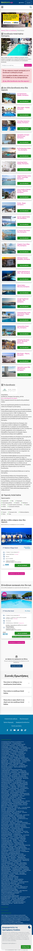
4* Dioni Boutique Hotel (5, 783)
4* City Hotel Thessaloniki (6, 794)
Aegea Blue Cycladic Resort (19, 903)
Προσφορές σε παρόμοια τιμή (16, 642)
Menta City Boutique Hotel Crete (7, 877)
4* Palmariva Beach (4, 764)
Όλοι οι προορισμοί (4, 910)
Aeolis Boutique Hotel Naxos (6, 782)
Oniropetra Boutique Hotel (20, 780)
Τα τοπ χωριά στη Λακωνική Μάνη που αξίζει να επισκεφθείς (12, 922)
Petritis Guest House (5, 822)
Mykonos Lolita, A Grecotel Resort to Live (8, 883)
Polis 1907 (16, 877)
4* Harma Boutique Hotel (19, 843)
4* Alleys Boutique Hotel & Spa (6, 903)
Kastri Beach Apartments (22, 898)
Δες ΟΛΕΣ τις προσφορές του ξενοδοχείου (21, 636)
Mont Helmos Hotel (21, 789)
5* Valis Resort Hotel (20, 745)
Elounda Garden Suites (25, 848)
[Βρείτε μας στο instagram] (10, 730)
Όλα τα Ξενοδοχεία (11, 30)
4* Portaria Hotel (13, 785)
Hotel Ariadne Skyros (5, 872)
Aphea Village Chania (23, 890)
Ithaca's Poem (25, 803)
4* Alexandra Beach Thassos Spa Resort (20, 802)
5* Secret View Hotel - (24, 231)
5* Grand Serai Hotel (23, 746)
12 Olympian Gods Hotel (23, 765)
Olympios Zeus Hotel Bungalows (21, 826)
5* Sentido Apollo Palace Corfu (7, 842)
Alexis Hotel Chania (4, 851)
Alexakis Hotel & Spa (19, 830)
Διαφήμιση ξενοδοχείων (22, 722)
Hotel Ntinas (20, 797)
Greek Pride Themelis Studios (22, 822)
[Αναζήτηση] (31, 7)
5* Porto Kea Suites (17, 833)
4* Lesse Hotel (22, 764)
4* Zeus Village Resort (18, 891)
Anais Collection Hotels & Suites (17, 828)
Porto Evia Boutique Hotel (6, 774)
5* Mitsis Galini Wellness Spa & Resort (8, 745)
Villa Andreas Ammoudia (5, 819)
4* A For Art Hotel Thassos (6, 799)
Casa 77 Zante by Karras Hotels (17, 832)
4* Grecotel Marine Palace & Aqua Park (18, 744)
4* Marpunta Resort (16, 773)
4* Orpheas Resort (4, 875)
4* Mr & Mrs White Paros (25, 823)
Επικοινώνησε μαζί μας (11, 718)
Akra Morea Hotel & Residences (7, 766)
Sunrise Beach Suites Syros (16, 870)
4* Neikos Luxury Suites (12, 789)
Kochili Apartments (12, 797)
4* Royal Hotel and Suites (5, 817)
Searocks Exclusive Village (16, 799)
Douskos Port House (4, 785)
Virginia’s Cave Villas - (23, 244)
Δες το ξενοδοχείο (24, 101)
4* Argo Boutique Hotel (14, 838)
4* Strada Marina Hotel (11, 856)
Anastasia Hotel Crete (24, 886)
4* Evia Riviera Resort (5, 753)
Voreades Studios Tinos (5, 899)
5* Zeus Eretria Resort (5, 750)
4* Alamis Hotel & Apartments (14, 823)
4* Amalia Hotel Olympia (5, 777)
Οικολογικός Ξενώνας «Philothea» (18, 801)
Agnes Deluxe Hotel (5, 827)
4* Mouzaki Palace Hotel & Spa (15, 760)
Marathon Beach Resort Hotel (6, 804)
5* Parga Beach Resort (21, 817)
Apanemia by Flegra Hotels (6, 778)
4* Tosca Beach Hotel (14, 750)
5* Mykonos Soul (4, 860)
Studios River (24, 812)
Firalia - (21, 203)
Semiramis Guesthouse (14, 793)
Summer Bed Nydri (14, 881)
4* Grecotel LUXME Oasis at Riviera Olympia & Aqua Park (11, 769)
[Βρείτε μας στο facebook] (7, 730)
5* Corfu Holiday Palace (25, 759)
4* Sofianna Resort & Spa (5, 884)
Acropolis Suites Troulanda (6, 832)
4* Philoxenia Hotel (15, 770)
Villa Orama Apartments (25, 827)
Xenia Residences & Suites (17, 869)
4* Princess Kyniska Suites (6, 812)
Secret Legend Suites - (24, 217)
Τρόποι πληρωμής (8, 722)
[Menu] (2, 7)
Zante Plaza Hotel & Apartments (7, 758)
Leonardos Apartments (24, 788)
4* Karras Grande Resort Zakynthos (7, 780)
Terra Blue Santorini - (23, 121)
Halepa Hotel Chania (23, 866)
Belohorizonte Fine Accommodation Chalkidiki (9, 890)
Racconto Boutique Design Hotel (7, 807)
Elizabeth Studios (14, 772)
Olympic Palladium (23, 862)
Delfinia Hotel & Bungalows (6, 869)
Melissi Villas (3, 864)
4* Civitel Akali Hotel (25, 851)
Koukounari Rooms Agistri (11, 809)
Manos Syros (27, 801)
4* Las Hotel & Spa (4, 816)
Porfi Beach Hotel (12, 875)
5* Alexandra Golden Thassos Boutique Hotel (19, 783)
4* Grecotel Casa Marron (16, 743)
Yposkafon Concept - (23, 136)
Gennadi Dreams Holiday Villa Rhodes (18, 899)
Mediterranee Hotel (18, 814)
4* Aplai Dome (4, 848)
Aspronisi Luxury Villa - (24, 368)
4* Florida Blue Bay (11, 755)
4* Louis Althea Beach (15, 884)
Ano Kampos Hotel (4, 830)
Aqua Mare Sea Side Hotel (22, 808)
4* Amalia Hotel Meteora (5, 787)
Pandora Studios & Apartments (6, 891)
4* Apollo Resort (26, 869)
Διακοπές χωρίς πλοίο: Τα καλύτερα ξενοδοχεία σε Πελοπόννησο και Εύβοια (15, 917)
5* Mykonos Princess (22, 841)
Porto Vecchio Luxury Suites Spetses (7, 894)
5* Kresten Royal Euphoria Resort (20, 847)
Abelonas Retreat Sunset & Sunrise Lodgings (9, 889)
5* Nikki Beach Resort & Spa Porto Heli (8, 779)
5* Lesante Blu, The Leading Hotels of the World (20, 867)
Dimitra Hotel (16, 886)
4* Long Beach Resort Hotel (26, 748)
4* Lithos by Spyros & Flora (16, 861)
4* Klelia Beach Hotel (5, 756)
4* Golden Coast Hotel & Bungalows (21, 749)
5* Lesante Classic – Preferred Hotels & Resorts (9, 876)
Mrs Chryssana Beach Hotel (17, 778)
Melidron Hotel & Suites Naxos (20, 824)
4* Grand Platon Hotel (22, 753)
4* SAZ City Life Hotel (25, 773)
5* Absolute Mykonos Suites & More (7, 798)
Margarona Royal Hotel (22, 772)
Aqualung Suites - (22, 162)
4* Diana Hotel (4, 789)
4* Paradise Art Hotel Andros (6, 768)
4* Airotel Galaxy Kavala (17, 782)
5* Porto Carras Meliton (26, 760)
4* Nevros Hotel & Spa (5, 826)
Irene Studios (24, 761)
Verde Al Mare (25, 831)
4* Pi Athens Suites (4, 823)
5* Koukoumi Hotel (21, 840)
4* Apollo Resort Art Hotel (6, 801)
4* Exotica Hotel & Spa (23, 750)
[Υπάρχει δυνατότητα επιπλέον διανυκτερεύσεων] (18, 552)
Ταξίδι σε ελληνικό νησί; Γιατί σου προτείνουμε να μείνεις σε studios (13, 915)
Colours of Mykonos (11, 859)
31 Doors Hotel (12, 830)
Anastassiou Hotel (12, 816)
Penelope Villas (4, 859)
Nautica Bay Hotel (16, 748)
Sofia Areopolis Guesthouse (25, 896)
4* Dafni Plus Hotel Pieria (18, 879)
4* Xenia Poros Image (14, 756)
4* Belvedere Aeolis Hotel (11, 808)
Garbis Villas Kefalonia (5, 790)
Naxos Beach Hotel (4, 846)
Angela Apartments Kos (5, 870)
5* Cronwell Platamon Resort (6, 748)
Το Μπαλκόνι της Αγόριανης (20, 798)
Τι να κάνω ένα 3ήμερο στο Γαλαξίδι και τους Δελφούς (11, 921)
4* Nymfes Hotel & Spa (5, 772)
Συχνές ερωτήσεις (17, 726)
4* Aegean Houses (14, 865)
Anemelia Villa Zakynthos (23, 881)
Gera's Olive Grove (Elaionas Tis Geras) (20, 804)
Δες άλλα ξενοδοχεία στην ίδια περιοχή (16, 81)
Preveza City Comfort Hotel (15, 827)
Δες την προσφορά (22, 565)
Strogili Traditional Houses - (22, 300)
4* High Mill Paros (4, 775)
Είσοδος (22, 2)
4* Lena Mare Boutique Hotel (14, 851)
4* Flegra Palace (23, 838)
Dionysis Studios (27, 794)
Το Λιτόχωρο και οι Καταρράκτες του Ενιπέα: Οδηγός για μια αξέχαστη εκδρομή (15, 920)
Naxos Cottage (22, 872)
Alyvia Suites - (23, 285)
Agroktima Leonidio (5, 792)
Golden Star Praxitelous (13, 775)
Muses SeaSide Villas (25, 774)
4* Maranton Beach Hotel (5, 754)
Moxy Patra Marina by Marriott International (19, 777)
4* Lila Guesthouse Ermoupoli (6, 900)
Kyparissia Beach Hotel (21, 816)
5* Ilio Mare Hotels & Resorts (6, 751)
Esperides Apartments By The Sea (7, 824)
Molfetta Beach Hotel (22, 857)
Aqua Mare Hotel (13, 855)
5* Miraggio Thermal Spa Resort (22, 784)
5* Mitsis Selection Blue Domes (19, 837)
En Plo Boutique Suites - (24, 149)
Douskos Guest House (21, 856)
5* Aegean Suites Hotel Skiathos (7, 879)
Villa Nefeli (15, 840)
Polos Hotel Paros (22, 836)
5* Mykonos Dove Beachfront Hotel (14, 860)
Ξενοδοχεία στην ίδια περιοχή (16, 573)
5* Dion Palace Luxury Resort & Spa (18, 754)
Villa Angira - (23, 108)
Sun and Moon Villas (15, 819)
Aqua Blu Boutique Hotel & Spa (14, 852)
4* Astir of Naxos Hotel (11, 864)
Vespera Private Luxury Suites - (24, 177)
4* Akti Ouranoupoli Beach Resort (7, 814)
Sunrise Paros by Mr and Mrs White (7, 874)
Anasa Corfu (10, 845)
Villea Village (3, 856)
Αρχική (3, 30)
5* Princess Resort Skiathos (13, 806)
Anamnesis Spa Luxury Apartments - (23, 314)
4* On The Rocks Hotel (14, 872)
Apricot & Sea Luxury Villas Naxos (16, 880)
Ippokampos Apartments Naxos (7, 866)
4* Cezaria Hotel (12, 784)
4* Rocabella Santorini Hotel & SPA (14, 848)
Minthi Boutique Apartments (6, 802)
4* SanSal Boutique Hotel (17, 835)
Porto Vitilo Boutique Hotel (6, 773)
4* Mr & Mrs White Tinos (12, 765)
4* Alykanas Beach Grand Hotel (15, 761)
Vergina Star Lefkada (18, 821)
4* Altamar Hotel (23, 770)
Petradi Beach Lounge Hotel (21, 864)
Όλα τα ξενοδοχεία (4, 907)
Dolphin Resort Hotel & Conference (7, 885)
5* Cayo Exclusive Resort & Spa (6, 833)
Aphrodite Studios (16, 813)
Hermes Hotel (3, 837)
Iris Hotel (12, 790)
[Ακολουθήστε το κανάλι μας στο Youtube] (14, 730)
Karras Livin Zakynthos (5, 880)
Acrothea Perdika (4, 803)
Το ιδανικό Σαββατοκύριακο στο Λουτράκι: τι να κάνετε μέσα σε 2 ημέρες (14, 916)
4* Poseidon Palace (4, 746)
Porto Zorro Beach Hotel (13, 764)
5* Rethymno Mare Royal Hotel (20, 874)
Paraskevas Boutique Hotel (18, 842)
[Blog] (25, 730)
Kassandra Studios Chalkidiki (18, 900)
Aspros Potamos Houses (5, 881)
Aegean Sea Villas (26, 860)
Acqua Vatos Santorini (14, 795)
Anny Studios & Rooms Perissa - (24, 191)
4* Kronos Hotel (22, 756)
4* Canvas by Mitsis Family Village (7, 847)
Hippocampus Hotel (12, 846)
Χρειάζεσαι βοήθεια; (16, 666)
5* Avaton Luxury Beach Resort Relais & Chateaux (10, 893)
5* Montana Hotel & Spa (13, 746)
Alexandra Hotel (26, 814)
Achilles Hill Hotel (4, 788)
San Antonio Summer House (23, 818)
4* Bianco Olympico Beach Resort (7, 749)
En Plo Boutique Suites (5, 857)
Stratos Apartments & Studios (6, 835)
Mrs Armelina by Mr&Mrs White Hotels (19, 871)
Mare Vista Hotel (4, 765)
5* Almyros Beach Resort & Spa (24, 845)
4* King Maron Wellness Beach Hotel (8, 811)
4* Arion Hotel (4, 755)
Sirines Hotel (25, 782)
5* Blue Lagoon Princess (20, 755)
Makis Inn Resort (4, 845)
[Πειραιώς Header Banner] (16, 19)
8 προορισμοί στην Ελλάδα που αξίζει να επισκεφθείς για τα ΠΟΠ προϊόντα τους (15, 918)
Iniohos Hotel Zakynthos (5, 867)
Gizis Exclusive (10, 837)
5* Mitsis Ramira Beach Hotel (6, 841)
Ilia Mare (12, 826)
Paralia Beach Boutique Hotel (17, 794)
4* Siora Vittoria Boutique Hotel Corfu (17, 792)
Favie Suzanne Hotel (22, 775)
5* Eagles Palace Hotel (5, 865)
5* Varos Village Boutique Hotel (7, 862)
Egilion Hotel (14, 787)
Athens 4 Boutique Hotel (5, 828)
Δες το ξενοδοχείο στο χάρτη (9, 398)
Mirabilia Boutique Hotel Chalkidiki (15, 803)
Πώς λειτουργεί (24, 718)
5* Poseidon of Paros (5, 904)
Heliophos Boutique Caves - (23, 341)
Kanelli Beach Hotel (4, 760)
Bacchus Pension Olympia (16, 812)
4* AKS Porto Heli (13, 753)
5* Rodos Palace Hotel (16, 774)
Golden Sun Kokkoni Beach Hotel (20, 766)
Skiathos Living (4, 806)
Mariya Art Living (4, 852)
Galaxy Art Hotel (17, 807)
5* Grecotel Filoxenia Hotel (6, 743)
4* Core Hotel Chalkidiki (25, 807)
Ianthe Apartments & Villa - (23, 272)
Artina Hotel (3, 808)
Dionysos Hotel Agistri (22, 855)
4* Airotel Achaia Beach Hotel (18, 751)
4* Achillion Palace (4, 836)
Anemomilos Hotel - (23, 326)
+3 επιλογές (15, 618)
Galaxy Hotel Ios (13, 822)
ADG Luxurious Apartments (23, 787)
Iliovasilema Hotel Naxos (26, 870)
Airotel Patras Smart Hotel (24, 793)
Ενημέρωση (28, 65)
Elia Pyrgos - (23, 354)
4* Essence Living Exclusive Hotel (7, 821)
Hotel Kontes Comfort (5, 855)
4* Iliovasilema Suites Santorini (20, 790)
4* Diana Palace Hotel (21, 785)
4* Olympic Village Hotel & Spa (14, 759)
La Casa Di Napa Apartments (6, 818)
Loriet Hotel (3, 809)
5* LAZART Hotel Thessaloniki (15, 831)
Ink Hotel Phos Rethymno (22, 888)
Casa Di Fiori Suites (21, 865)
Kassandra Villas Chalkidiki (6, 901)
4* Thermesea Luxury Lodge (6, 840)
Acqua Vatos (14, 817)
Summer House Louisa (5, 831)
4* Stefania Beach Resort (5, 770)
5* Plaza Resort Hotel (5, 838)
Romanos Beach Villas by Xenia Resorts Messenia (10, 896)
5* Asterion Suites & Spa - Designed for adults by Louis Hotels (12, 853)
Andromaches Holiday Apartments (22, 859)
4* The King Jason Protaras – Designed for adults (10, 895)
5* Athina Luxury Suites (13, 836)
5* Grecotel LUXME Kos (5, 744)
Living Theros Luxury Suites (20, 850)
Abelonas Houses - (23, 258)
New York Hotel (26, 835)
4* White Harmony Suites (5, 861)
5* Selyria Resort (4, 759)
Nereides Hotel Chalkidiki (6, 898)
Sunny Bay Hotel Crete (20, 811)
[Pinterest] (21, 730)
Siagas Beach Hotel (4, 761)
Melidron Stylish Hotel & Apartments (18, 901)
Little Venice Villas (20, 883)
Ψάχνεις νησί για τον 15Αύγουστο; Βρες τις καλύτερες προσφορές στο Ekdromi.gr (15, 924)
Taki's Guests (14, 898)
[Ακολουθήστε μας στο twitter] (18, 730)
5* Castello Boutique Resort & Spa (7, 843)
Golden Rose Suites (4, 797)
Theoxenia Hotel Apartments (6, 763)
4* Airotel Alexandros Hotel (6, 813)
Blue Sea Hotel (25, 778)
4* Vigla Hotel (16, 866)
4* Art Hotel (16, 862)
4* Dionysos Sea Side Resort (6, 871)
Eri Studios (16, 845)
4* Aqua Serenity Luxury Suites (6, 886)
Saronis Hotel (21, 795)
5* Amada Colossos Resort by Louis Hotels (8, 888)
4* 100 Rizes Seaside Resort (14, 788)
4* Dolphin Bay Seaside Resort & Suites (21, 758)
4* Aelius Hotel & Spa (5, 793)
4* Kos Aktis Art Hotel (21, 846)
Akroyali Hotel (19, 779)
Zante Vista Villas (18, 885)
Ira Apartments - (22, 94)
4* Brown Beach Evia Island (18, 763)
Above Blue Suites (4, 784)
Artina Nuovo (15, 841)
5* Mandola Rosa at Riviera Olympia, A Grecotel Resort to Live (12, 741)
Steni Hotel (14, 818)
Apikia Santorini (13, 857)
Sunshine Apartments (5, 795)
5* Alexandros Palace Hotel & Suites (7, 850)
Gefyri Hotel (26, 832)
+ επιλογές (16, 554)
